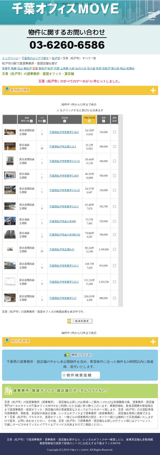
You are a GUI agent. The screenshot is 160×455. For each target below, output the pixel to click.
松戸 (50, 68)
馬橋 (13, 68)
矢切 (98, 68)
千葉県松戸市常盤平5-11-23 (64, 190)
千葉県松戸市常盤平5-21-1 (64, 206)
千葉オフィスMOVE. (79, 450)
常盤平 (6, 68)
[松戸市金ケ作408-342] (10, 238)
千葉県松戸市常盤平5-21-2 (64, 282)
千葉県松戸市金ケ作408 (62, 221)
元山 (20, 68)
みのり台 (80, 68)
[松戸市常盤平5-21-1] (10, 211)
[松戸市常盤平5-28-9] (10, 178)
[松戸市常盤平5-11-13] (10, 165)
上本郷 (64, 68)
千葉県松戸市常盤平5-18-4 (64, 132)
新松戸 (43, 68)
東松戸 (28, 68)
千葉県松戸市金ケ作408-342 (64, 234)
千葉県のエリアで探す (35, 58)
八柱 (72, 68)
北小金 (91, 68)
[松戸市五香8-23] (10, 254)
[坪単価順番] (89, 121)
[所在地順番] (64, 121)
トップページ (10, 58)
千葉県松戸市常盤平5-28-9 (64, 176)
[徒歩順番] (44, 121)
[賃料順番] (103, 121)
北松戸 (106, 68)
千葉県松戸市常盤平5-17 (62, 298)
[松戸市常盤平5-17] (10, 302)
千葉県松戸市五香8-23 (61, 249)
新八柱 (115, 68)
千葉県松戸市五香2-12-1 (62, 146)
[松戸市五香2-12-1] (10, 149)
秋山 (123, 68)
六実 (56, 68)
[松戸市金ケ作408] (10, 224)
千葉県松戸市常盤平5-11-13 (64, 161)
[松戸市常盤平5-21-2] (10, 286)
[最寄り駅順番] (31, 121)
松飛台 (130, 68)
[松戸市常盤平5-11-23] (10, 194)
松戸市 (56, 58)
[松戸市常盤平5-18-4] (10, 136)
